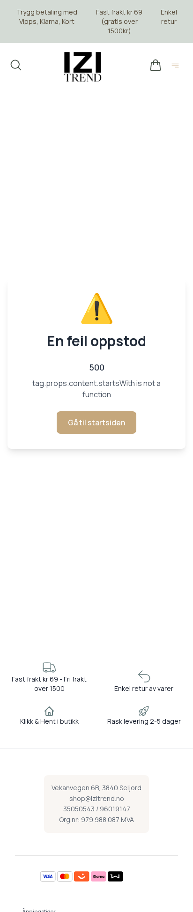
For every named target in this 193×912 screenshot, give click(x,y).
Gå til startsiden (96, 422)
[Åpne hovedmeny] (177, 66)
